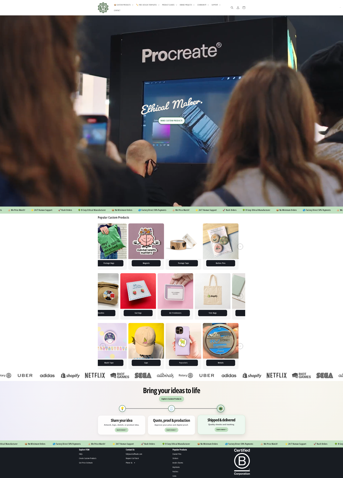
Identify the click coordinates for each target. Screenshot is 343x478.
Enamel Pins (138, 263)
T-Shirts (138, 362)
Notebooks (183, 313)
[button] (123, 5)
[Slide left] (103, 247)
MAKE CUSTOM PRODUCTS (172, 120)
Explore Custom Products (171, 399)
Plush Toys (212, 263)
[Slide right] (240, 247)
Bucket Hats (212, 363)
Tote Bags (146, 313)
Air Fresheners (109, 313)
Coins (221, 313)
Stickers (175, 263)
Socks (175, 362)
